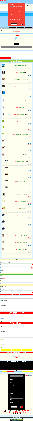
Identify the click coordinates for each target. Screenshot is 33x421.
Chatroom (11, 19)
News (16, 11)
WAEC (27, 349)
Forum (10, 396)
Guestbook (19, 14)
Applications (18, 19)
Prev (3, 256)
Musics (19, 11)
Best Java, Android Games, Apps (28, 1)
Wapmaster (20, 6)
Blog (14, 19)
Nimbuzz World (12, 11)
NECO (16, 349)
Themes (11, 382)
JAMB (6, 349)
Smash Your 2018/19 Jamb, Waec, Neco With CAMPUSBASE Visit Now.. (9, 1)
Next (30, 256)
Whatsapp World (15, 6)
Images (11, 14)
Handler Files (15, 14)
